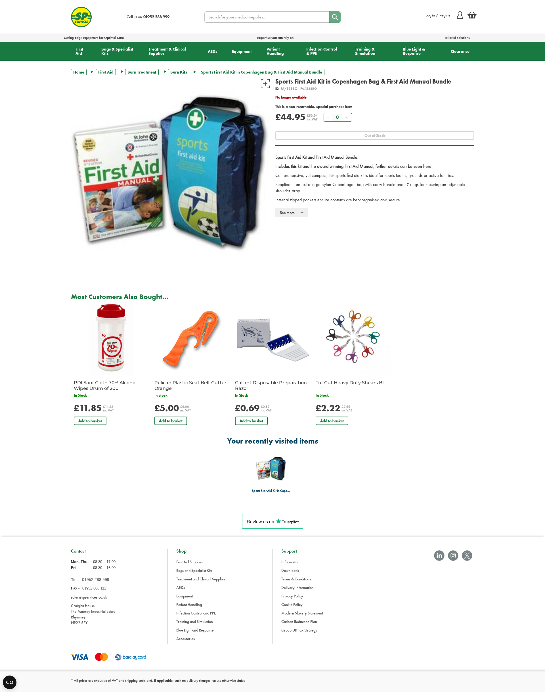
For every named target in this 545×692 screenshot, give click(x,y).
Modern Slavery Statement (302, 613)
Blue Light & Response (414, 51)
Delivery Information (297, 587)
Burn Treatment (141, 72)
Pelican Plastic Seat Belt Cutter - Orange (191, 385)
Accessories (185, 638)
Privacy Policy (292, 596)
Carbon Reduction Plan (299, 621)
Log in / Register (438, 15)
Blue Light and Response (195, 630)
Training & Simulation (365, 51)
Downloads (290, 570)
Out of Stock (374, 135)
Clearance (460, 51)
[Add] (346, 117)
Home (78, 72)
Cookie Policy (292, 604)
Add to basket (90, 420)
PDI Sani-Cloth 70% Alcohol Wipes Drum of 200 (105, 385)
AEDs (212, 51)
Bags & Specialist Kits (117, 51)
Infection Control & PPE (321, 51)
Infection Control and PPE (196, 613)
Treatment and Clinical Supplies (200, 579)
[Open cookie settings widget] (9, 682)
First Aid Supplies (189, 562)
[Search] (335, 17)
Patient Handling (275, 51)
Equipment (242, 51)
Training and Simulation (194, 621)
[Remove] (328, 117)
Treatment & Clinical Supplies (167, 51)
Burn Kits (178, 72)
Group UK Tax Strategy (299, 630)
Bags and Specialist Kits (194, 570)
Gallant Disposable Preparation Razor (271, 385)
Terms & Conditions (296, 579)
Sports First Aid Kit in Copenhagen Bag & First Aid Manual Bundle (271, 491)
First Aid (79, 51)
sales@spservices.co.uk (89, 597)
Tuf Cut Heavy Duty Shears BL (350, 382)
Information (290, 562)
